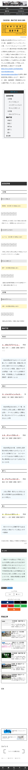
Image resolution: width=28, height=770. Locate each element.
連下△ (9, 129)
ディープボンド (14, 102)
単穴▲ (9, 126)
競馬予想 (10, 587)
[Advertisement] (14, 161)
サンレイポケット (14, 108)
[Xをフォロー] (20, 602)
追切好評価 (9, 96)
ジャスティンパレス (15, 105)
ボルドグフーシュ (14, 114)
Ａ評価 (9, 99)
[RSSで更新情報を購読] (14, 609)
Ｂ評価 (9, 111)
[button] (18, 594)
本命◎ (9, 120)
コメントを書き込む (14, 751)
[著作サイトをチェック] (7, 602)
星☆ (8, 132)
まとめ (8, 135)
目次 (11, 92)
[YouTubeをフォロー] (7, 605)
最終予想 (9, 117)
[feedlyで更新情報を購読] (20, 605)
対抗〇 (9, 123)
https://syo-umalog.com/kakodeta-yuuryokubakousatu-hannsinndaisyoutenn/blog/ (12, 71)
